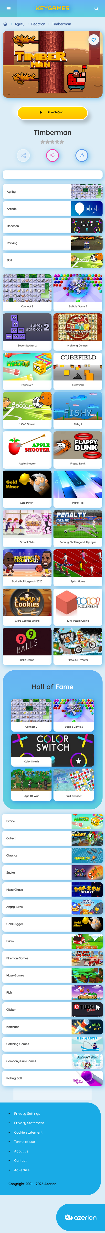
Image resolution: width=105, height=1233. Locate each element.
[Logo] (52, 8)
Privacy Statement (29, 1123)
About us (21, 1151)
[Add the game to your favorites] (93, 39)
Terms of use (24, 1141)
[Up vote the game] (81, 155)
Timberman (61, 24)
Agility (19, 24)
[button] (96, 8)
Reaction (38, 24)
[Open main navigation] (8, 8)
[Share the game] (23, 155)
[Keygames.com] (5, 24)
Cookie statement (28, 1132)
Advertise (22, 1170)
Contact (20, 1160)
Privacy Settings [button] (27, 1113)
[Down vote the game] (52, 155)
